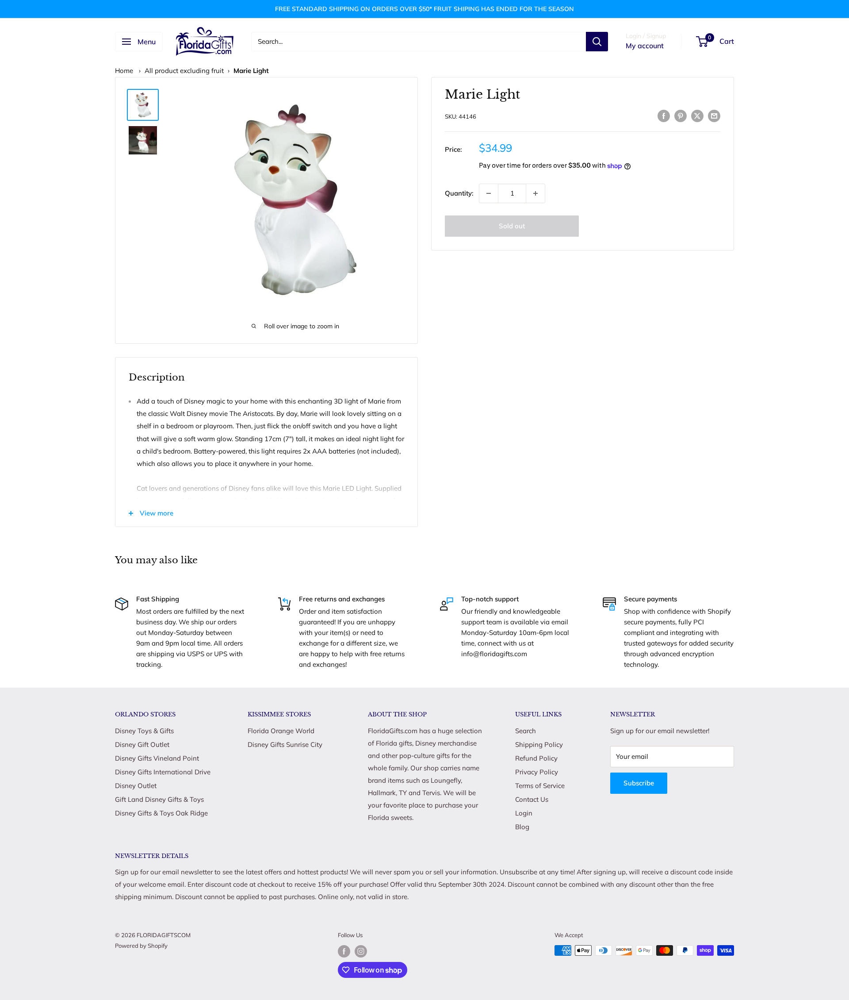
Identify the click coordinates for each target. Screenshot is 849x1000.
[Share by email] (714, 115)
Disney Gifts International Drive (162, 772)
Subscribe (638, 783)
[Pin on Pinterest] (680, 115)
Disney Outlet (136, 785)
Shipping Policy (539, 744)
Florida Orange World (281, 731)
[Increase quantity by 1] (535, 193)
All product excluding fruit (184, 70)
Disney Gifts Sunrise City (285, 744)
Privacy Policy (536, 772)
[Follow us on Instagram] (361, 951)
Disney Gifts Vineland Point (157, 758)
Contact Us (531, 799)
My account (645, 45)
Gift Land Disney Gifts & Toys (159, 799)
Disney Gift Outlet (142, 744)
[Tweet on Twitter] (697, 115)
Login (523, 813)
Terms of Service (540, 785)
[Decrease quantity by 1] (488, 193)
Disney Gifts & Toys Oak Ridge (161, 813)
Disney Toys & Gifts (144, 731)
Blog (522, 827)
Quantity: (459, 193)
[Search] (597, 41)
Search (525, 731)
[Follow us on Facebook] (344, 951)
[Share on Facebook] (664, 115)
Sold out (512, 226)
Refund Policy (536, 758)
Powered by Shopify (141, 945)
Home (124, 70)
